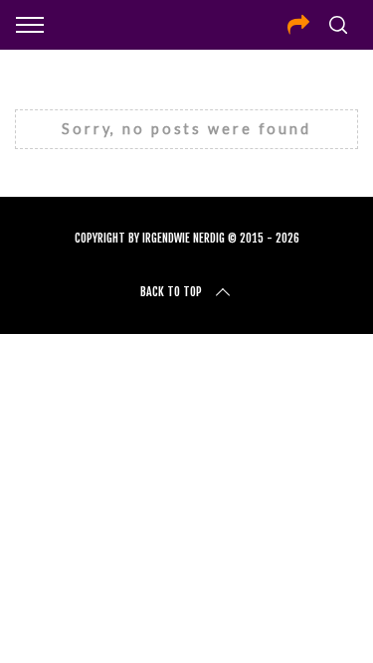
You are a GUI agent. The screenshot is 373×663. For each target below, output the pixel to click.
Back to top (171, 291)
